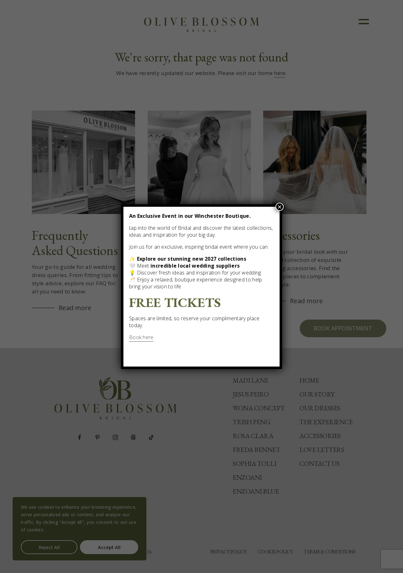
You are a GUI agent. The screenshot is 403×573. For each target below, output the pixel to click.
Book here (141, 337)
